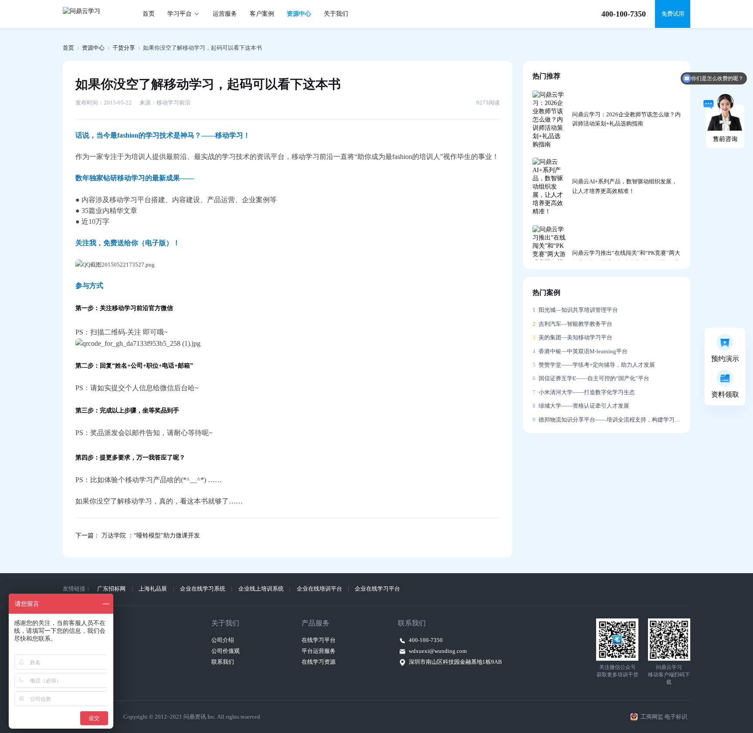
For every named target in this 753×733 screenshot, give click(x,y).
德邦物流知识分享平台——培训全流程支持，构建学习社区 (607, 420)
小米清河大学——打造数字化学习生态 (584, 392)
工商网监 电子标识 (664, 717)
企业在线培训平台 (319, 589)
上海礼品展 (153, 589)
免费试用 (672, 14)
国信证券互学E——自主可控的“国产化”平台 (591, 378)
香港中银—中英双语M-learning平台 (580, 351)
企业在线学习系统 (202, 589)
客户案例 (262, 13)
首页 (148, 13)
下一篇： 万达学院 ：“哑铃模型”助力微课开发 (137, 535)
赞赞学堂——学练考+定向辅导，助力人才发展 (594, 365)
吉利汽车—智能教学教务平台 (572, 324)
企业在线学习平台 (377, 589)
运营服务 (225, 13)
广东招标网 (111, 589)
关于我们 (336, 13)
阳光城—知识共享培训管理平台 (575, 310)
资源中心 (299, 13)
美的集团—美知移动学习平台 (572, 337)
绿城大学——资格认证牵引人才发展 (581, 406)
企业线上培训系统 (261, 589)
